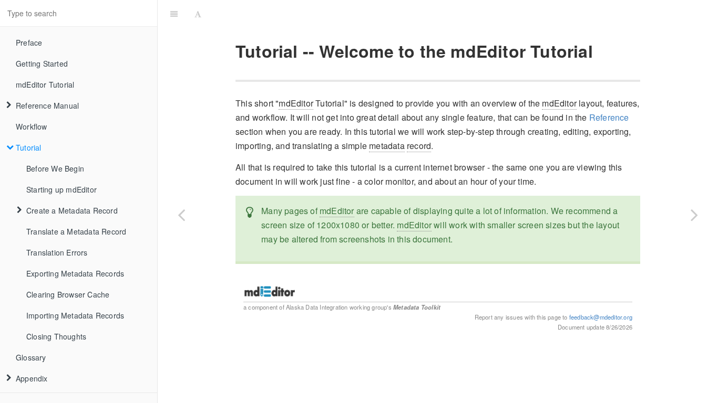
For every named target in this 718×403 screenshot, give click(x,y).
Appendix (32, 378)
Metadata (406, 307)
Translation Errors (57, 252)
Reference (609, 117)
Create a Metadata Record (72, 210)
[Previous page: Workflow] (181, 214)
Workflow (31, 126)
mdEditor (296, 103)
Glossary (31, 357)
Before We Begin (55, 168)
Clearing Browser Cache (67, 294)
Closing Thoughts (56, 336)
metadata (387, 146)
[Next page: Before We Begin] (694, 214)
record (419, 146)
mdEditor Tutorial (45, 84)
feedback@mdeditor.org (600, 317)
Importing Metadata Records (75, 315)
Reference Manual (47, 105)
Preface (29, 42)
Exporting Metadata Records (75, 273)
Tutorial (29, 147)
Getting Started (42, 63)
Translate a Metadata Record (76, 231)
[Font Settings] (198, 13)
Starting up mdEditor (61, 189)
